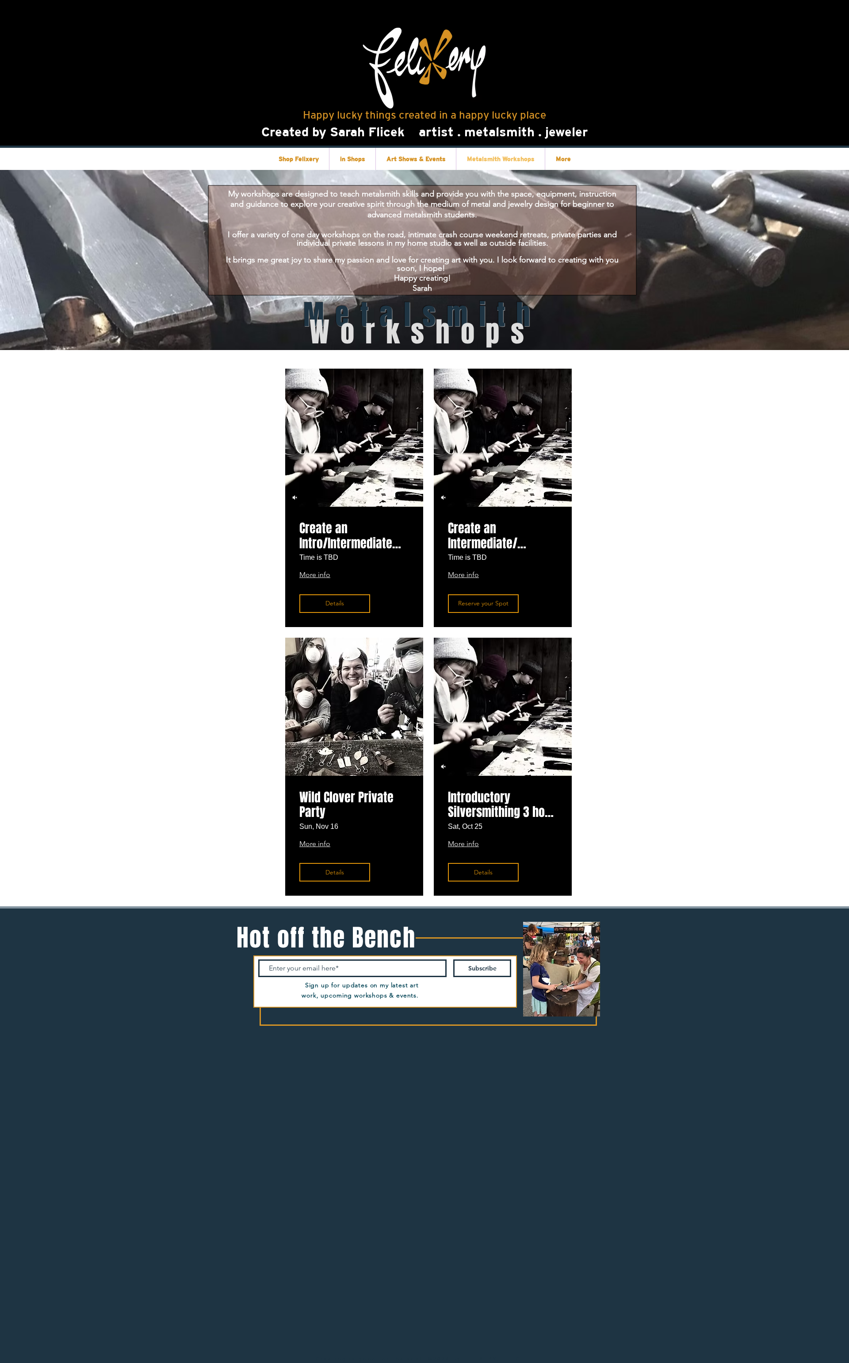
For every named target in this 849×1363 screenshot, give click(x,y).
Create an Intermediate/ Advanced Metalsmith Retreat (502, 536)
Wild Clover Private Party (346, 805)
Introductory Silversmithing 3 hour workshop (501, 805)
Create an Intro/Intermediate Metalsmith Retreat (347, 536)
